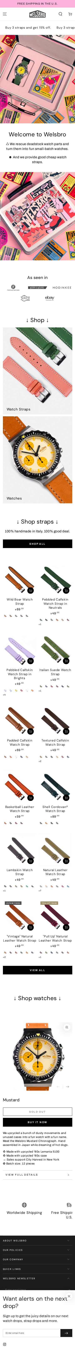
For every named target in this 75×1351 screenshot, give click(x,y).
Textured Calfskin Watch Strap (55, 742)
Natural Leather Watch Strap (55, 872)
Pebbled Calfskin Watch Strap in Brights (19, 674)
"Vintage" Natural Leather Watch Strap (19, 938)
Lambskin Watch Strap (20, 872)
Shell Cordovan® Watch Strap (55, 809)
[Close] (69, 1296)
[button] (60, 14)
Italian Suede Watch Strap (55, 672)
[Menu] (5, 14)
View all (37, 970)
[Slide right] (67, 1087)
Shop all (37, 543)
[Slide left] (58, 1087)
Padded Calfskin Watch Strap (19, 742)
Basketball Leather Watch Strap (19, 809)
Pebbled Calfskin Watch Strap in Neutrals (55, 603)
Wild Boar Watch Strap (20, 601)
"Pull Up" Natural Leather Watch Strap (55, 938)
